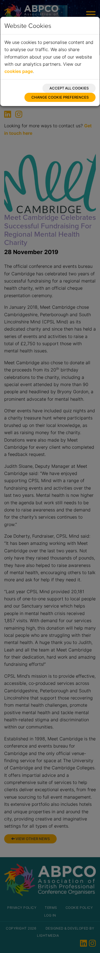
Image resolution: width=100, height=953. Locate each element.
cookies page (18, 71)
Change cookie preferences (60, 97)
